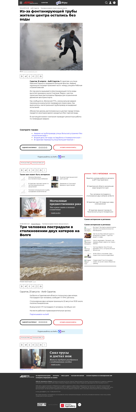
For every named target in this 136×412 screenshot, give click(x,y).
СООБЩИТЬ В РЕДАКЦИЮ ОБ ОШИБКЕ (46, 377)
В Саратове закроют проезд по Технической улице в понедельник (100, 211)
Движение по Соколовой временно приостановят (68, 184)
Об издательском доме (43, 375)
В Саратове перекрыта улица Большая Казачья (53, 140)
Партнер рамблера (53, 404)
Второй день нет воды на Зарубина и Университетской (57, 138)
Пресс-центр (65, 375)
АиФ (34, 281)
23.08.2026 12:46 (24, 224)
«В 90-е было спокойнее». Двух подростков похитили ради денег (103, 254)
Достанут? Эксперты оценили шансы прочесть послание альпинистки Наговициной (104, 229)
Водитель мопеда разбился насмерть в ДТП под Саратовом (100, 179)
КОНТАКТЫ (56, 375)
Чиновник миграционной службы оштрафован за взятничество (38, 190)
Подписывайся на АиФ (39, 314)
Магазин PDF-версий (77, 375)
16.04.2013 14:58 (24, 8)
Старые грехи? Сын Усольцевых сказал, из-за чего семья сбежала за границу (104, 261)
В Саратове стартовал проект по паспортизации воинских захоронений (38, 185)
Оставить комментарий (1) (68, 147)
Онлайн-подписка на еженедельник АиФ (99, 375)
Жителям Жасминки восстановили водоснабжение (38, 178)
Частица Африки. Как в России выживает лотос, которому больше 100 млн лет (104, 248)
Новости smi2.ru (26, 218)
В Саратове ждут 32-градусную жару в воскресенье (100, 203)
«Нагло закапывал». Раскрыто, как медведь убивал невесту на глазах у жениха (104, 242)
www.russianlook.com (30, 71)
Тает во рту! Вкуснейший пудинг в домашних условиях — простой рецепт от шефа (103, 235)
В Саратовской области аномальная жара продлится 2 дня (100, 187)
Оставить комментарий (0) (68, 322)
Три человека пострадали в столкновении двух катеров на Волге (100, 195)
